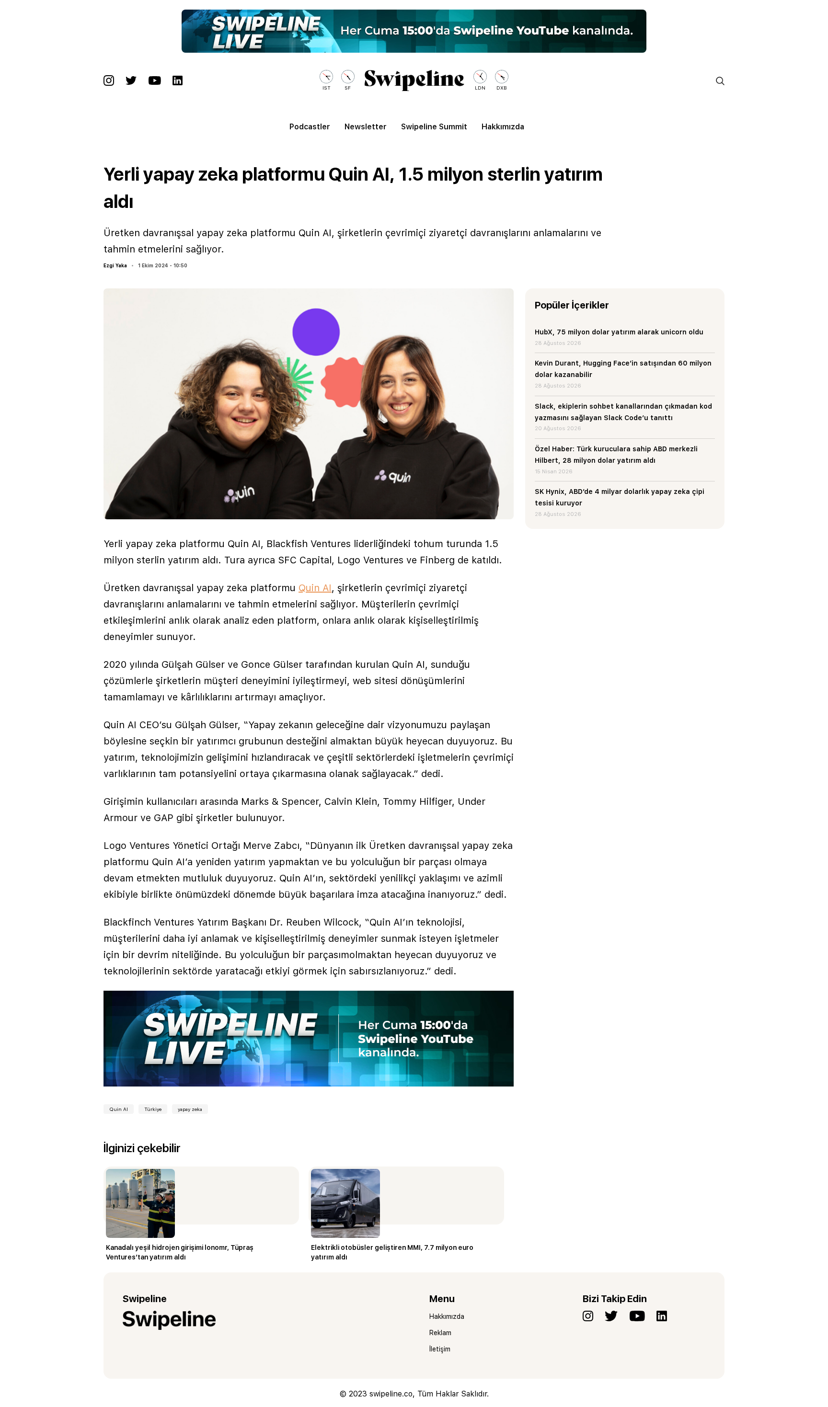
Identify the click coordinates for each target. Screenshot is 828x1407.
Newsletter (366, 126)
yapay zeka (190, 1109)
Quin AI (315, 588)
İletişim (439, 1349)
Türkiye (152, 1109)
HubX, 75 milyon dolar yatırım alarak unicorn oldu (619, 332)
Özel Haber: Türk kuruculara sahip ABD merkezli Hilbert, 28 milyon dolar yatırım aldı (616, 454)
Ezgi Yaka (115, 265)
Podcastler (309, 126)
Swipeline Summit (434, 126)
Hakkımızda (503, 126)
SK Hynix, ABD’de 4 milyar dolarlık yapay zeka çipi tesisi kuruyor (619, 497)
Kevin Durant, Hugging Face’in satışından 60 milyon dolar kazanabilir (623, 368)
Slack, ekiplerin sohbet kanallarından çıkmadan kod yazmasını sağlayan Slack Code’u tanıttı (623, 412)
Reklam (440, 1333)
